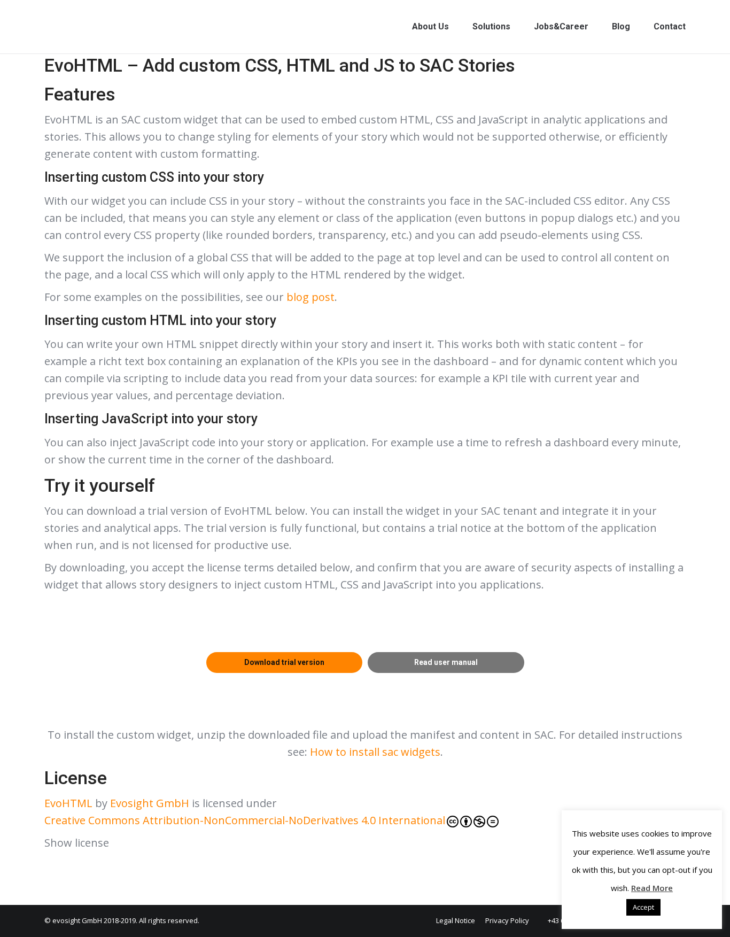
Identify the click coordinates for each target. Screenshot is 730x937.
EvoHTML (68, 803)
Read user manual (446, 662)
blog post (310, 297)
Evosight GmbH (149, 803)
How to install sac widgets (375, 752)
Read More (652, 887)
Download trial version (284, 662)
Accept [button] (643, 907)
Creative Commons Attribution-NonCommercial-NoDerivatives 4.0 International (244, 820)
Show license (76, 842)
